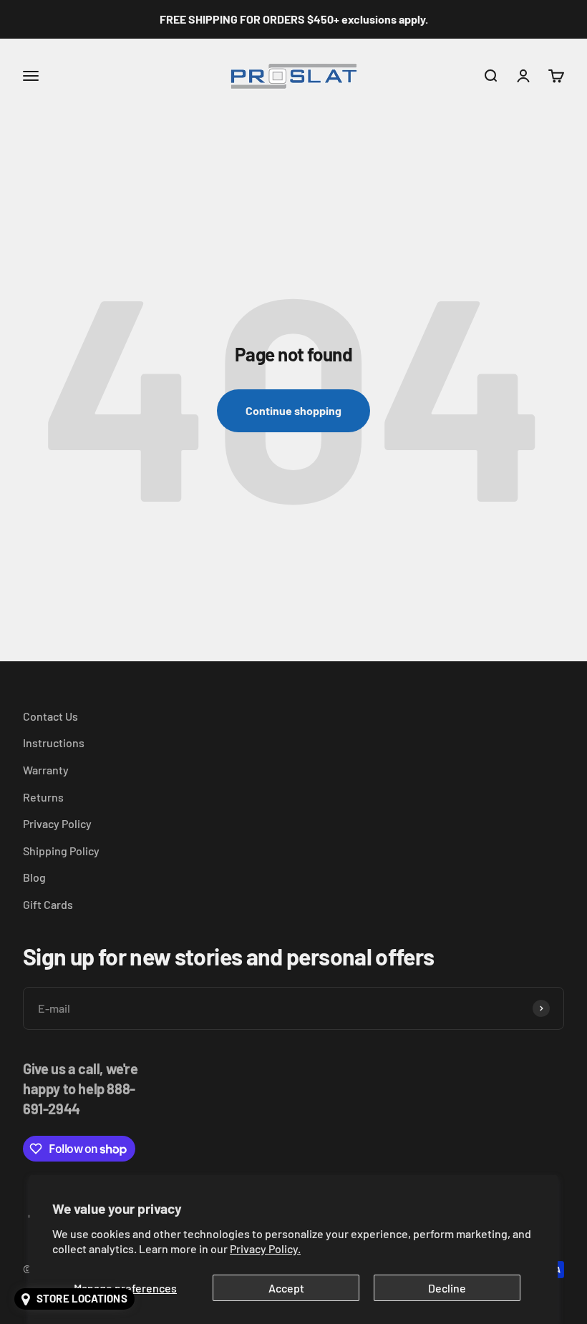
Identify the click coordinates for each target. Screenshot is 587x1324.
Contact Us (50, 716)
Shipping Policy (61, 850)
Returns (43, 797)
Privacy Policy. (265, 1248)
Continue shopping (293, 410)
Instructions (53, 742)
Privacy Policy (57, 823)
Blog (34, 877)
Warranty (46, 770)
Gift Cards (48, 904)
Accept (286, 1288)
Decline (447, 1288)
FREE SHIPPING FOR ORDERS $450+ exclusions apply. (294, 19)
